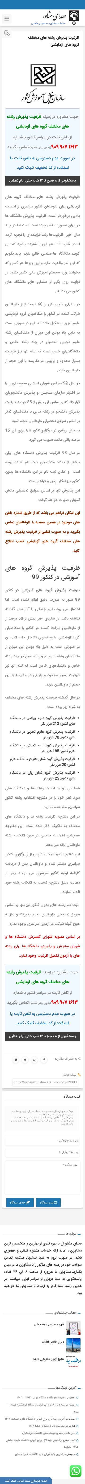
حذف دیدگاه (18, 1202)
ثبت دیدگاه (47, 1202)
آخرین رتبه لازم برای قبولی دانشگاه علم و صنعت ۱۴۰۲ (35, 1419)
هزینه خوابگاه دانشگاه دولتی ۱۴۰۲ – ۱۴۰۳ (40, 1397)
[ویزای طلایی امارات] (73, 1345)
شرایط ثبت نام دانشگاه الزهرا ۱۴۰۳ (48, 1426)
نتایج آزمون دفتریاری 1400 (48, 1359)
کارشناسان (23, 522)
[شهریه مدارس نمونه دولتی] (73, 1328)
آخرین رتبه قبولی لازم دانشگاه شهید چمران (39, 1454)
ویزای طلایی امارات (53, 1341)
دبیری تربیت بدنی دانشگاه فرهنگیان (42, 1433)
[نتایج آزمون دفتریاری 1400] (73, 1363)
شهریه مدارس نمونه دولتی (49, 1324)
